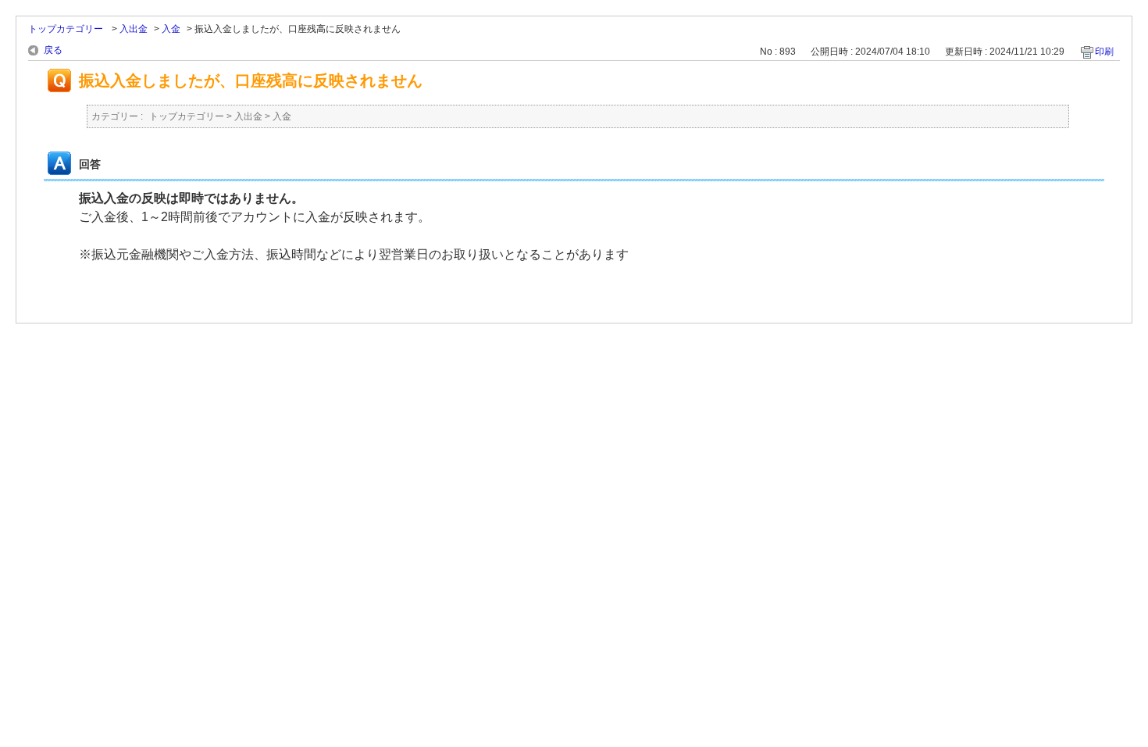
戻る (53, 50)
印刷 (1104, 51)
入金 (171, 28)
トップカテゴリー (66, 28)
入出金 (133, 28)
